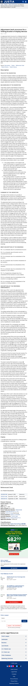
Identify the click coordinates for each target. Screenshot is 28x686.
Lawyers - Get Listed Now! (14, 625)
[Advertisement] (14, 18)
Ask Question (14, 568)
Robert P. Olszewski (15, 514)
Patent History (4, 67)
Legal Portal (14, 671)
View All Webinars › (14, 602)
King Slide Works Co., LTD (12, 511)
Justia (2, 4)
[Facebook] (11, 666)
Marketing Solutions (7, 658)
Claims (13, 65)
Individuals (5, 639)
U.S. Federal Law (6, 649)
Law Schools (5, 645)
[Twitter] (19, 666)
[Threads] (15, 666)
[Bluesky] (17, 666)
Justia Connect (14, 669)
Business (4, 642)
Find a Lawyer (5, 615)
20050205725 (4, 498)
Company (14, 674)
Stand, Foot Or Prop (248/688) (18, 524)
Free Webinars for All (7, 573)
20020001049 (4, 494)
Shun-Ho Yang (9, 513)
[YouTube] (9, 666)
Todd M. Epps (14, 516)
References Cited (20, 65)
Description (7, 65)
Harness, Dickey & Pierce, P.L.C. (13, 517)
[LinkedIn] (7, 666)
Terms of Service (14, 678)
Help (14, 676)
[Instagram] (13, 666)
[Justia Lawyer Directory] (20, 666)
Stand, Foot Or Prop (13, 4)
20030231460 (4, 496)
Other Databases (6, 655)
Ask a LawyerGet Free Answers (6, 560)
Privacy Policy (14, 681)
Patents (5, 4)
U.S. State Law (6, 652)
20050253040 (18, 510)
